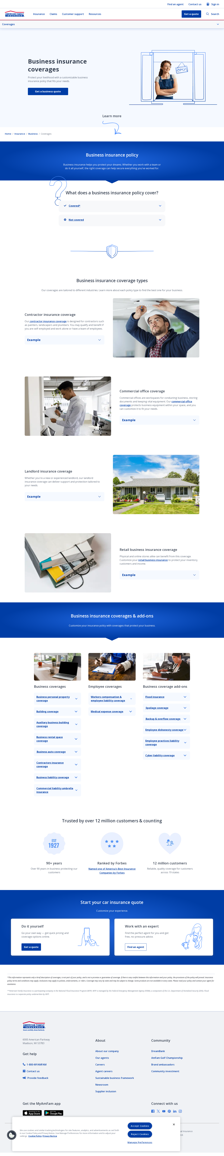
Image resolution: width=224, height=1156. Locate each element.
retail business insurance (153, 560)
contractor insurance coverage (48, 321)
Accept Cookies (140, 1125)
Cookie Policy (35, 1136)
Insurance (39, 14)
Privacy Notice (50, 1136)
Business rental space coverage (49, 738)
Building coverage (47, 711)
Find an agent (175, 4)
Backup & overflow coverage (163, 719)
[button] (12, 1135)
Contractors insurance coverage (50, 764)
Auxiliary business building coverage (52, 724)
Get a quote (31, 947)
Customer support (73, 14)
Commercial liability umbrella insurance (54, 790)
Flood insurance (154, 697)
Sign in (215, 4)
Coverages (8, 24)
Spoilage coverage (156, 708)
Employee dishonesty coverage (164, 729)
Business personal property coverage (53, 698)
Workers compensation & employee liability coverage (108, 698)
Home (8, 133)
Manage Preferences (140, 1142)
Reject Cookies (140, 1134)
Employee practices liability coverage (162, 742)
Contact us (194, 4)
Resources (95, 14)
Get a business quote (48, 91)
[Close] (174, 1124)
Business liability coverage (52, 777)
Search (215, 14)
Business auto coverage (51, 751)
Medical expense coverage (107, 711)
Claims (53, 14)
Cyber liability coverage (160, 755)
